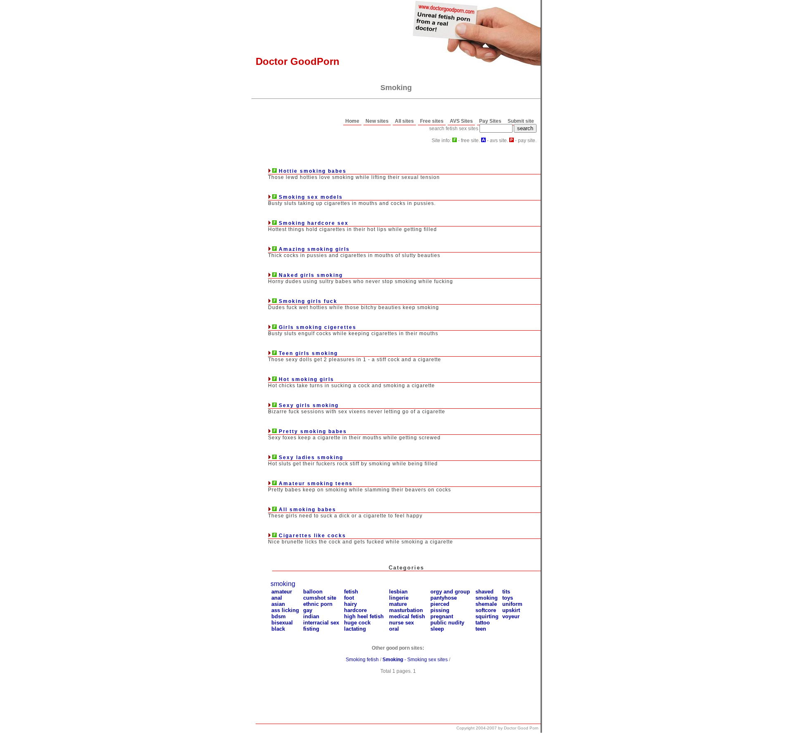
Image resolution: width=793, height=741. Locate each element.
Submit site (521, 121)
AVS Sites (461, 121)
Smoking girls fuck (308, 301)
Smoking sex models (311, 197)
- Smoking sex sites (415, 659)
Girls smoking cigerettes (317, 327)
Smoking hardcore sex (314, 223)
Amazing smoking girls (314, 249)
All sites (404, 121)
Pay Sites (490, 121)
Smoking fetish (362, 659)
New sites (377, 121)
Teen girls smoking (308, 353)
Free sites (432, 121)
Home (352, 121)
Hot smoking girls (306, 379)
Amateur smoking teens (316, 483)
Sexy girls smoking (309, 405)
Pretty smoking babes (313, 431)
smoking (283, 583)
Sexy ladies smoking (311, 457)
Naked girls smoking (311, 275)
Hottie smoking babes (313, 171)
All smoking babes (307, 509)
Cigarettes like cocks (312, 535)
